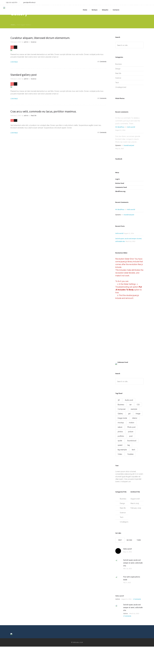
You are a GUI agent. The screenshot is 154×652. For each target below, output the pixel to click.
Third (139, 540)
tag (129, 445)
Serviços (94, 10)
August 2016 (135, 499)
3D (119, 400)
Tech (117, 82)
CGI (138, 404)
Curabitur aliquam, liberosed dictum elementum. (40, 37)
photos (120, 432)
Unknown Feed (122, 362)
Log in (117, 179)
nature (120, 427)
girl (129, 413)
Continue (14, 62)
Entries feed (119, 183)
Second (129, 540)
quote (120, 441)
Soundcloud (131, 441)
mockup (121, 423)
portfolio (121, 436)
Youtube (130, 454)
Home (85, 10)
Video (120, 454)
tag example (122, 450)
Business (118, 64)
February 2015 (136, 508)
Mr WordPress (119, 127)
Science (118, 78)
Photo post (131, 427)
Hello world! (131, 127)
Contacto (116, 10)
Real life (118, 73)
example (134, 409)
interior (134, 418)
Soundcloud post (129, 145)
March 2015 (135, 503)
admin (26, 42)
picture (130, 432)
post (130, 436)
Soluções (105, 10)
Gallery (120, 413)
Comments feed (121, 187)
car (130, 404)
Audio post (129, 400)
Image (138, 413)
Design (117, 69)
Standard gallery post (23, 74)
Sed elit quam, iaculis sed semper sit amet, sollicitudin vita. (133, 563)
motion (131, 423)
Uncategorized (120, 87)
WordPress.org (120, 191)
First (120, 540)
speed (120, 445)
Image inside (122, 418)
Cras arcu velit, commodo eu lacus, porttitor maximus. (43, 111)
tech (133, 450)
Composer (122, 409)
